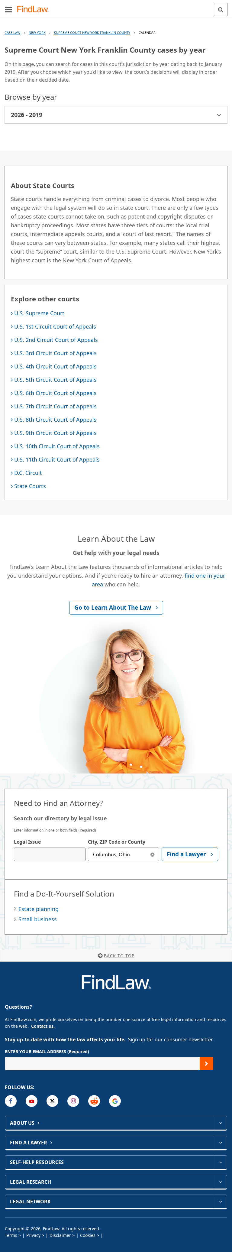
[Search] (220, 9)
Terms (11, 1235)
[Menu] (8, 9)
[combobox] (49, 854)
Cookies (87, 1235)
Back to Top (119, 955)
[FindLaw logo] (34, 9)
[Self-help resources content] (220, 1162)
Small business (37, 919)
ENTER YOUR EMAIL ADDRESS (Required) (47, 1051)
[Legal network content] (220, 1201)
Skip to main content (116, 7)
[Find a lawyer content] (220, 1142)
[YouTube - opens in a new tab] (31, 1101)
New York (37, 32)
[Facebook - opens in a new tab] (11, 1101)
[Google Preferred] (115, 1101)
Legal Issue (27, 841)
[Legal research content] (220, 1182)
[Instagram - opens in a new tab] (73, 1101)
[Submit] (206, 1063)
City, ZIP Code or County (116, 841)
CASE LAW (12, 32)
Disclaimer (60, 1235)
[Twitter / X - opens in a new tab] (52, 1101)
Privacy (33, 1235)
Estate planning (38, 909)
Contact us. (43, 1026)
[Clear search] (152, 854)
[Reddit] (94, 1101)
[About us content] (220, 1123)
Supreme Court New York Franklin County (92, 32)
